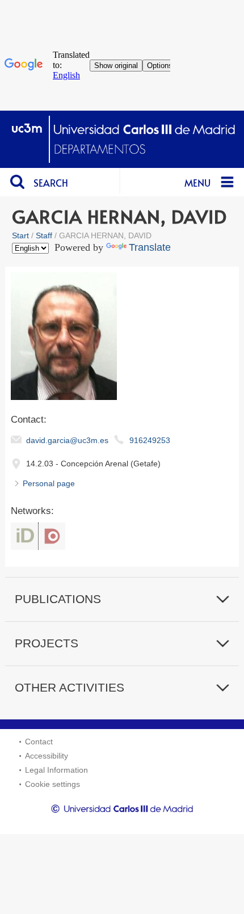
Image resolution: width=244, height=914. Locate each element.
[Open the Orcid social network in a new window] (24, 536)
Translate (150, 247)
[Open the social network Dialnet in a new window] (52, 536)
